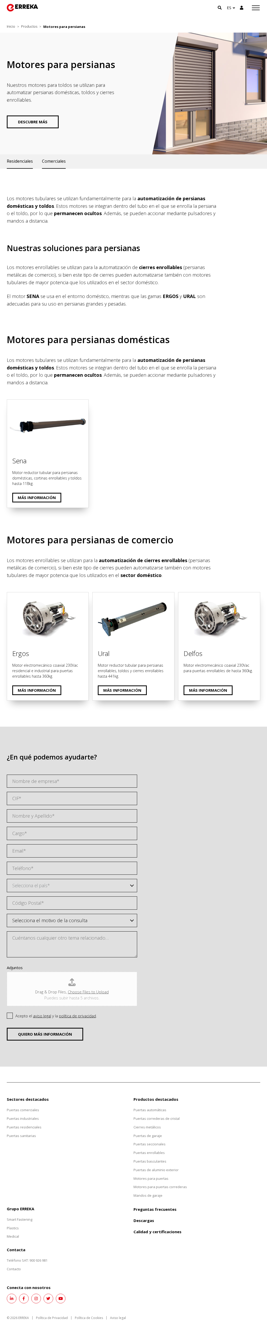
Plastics (13, 1228)
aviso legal (42, 1015)
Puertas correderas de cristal (157, 1118)
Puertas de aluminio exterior (156, 1170)
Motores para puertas (151, 1178)
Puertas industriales (23, 1118)
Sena (12, 403)
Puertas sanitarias (21, 1135)
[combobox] (72, 885)
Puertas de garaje (148, 1135)
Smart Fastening (19, 1219)
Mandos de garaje (148, 1195)
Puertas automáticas (150, 1110)
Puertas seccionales (150, 1144)
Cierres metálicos (147, 1127)
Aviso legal (118, 1318)
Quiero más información (45, 1034)
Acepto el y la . (56, 1015)
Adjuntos (15, 968)
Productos (29, 26)
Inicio (11, 26)
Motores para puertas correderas (160, 1186)
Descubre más (32, 121)
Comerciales (54, 161)
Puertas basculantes (150, 1161)
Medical (13, 1236)
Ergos (13, 596)
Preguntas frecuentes (155, 1209)
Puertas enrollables (149, 1152)
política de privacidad (77, 1015)
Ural (97, 596)
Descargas (144, 1220)
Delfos (185, 596)
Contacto (14, 1269)
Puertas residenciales (24, 1127)
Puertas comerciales (23, 1110)
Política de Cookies (89, 1318)
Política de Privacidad (52, 1318)
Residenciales (20, 161)
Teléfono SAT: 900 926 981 (27, 1260)
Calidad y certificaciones (157, 1231)
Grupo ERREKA (20, 1208)
